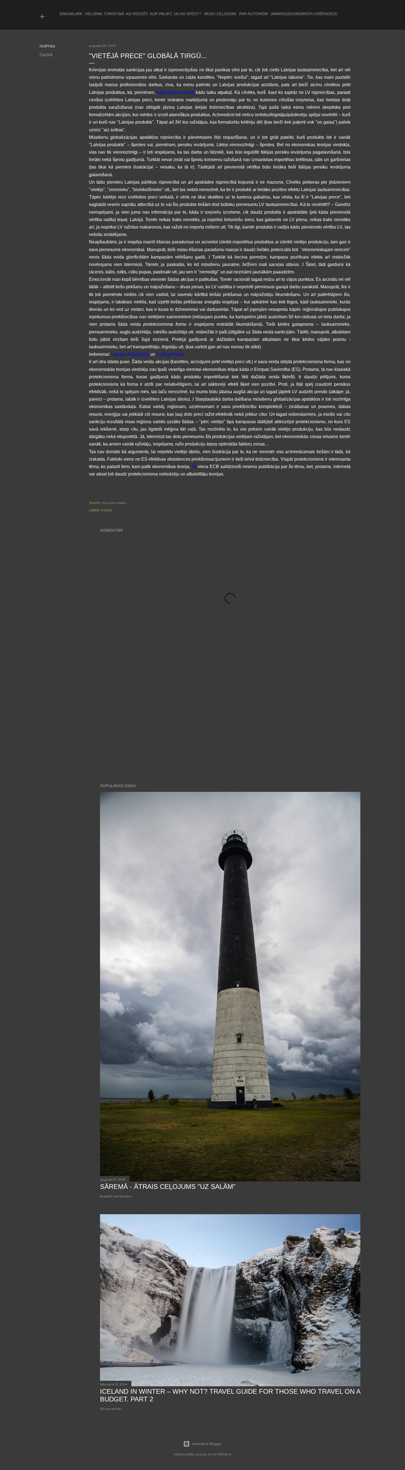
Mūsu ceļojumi (220, 14)
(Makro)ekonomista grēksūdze (304, 14)
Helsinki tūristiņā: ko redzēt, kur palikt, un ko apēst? (143, 14)
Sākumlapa (70, 14)
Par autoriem (253, 14)
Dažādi (45, 54)
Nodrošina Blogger (207, 1444)
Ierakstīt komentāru (116, 1196)
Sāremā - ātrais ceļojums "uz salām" (168, 1186)
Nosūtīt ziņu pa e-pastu (107, 503)
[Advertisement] (230, 713)
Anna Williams (219, 1454)
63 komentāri (110, 1409)
